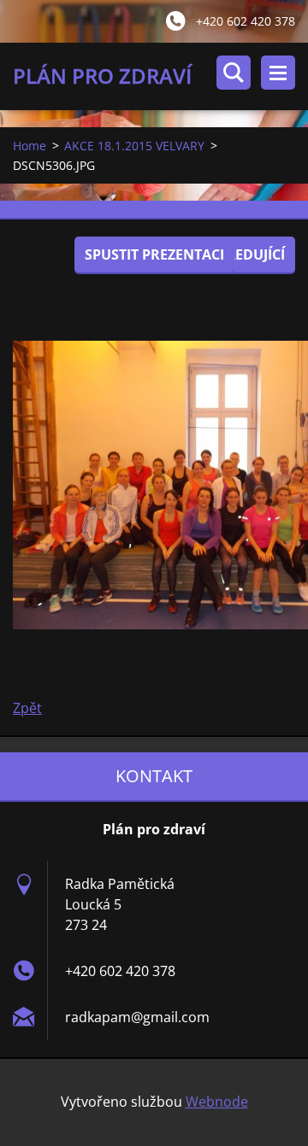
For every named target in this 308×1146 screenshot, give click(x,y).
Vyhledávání (233, 73)
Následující (242, 254)
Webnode (217, 1101)
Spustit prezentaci (154, 254)
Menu (278, 73)
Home (29, 145)
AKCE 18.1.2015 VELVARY (134, 145)
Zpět (27, 708)
